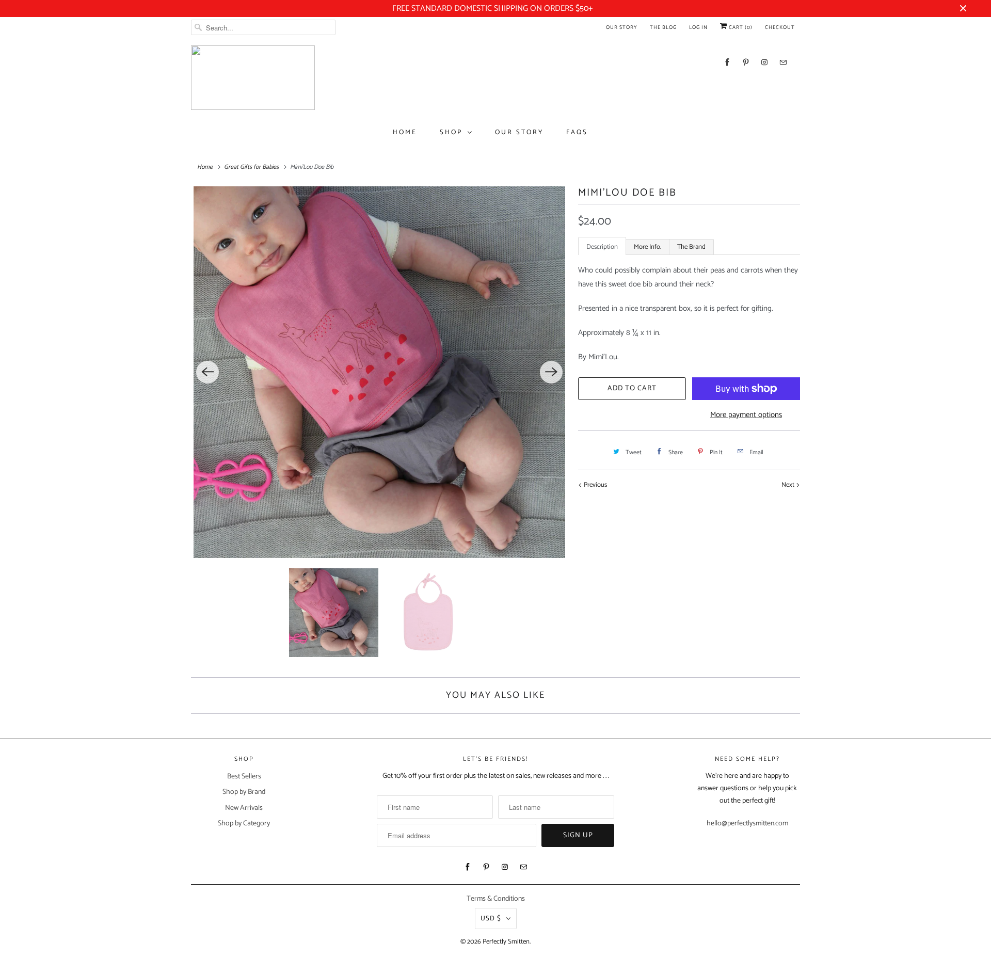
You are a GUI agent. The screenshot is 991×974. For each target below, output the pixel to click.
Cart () (740, 27)
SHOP (451, 132)
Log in (698, 27)
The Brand (691, 247)
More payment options (746, 414)
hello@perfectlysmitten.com (747, 823)
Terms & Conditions (496, 899)
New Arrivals (244, 808)
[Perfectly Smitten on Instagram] (764, 62)
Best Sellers (244, 777)
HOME (405, 132)
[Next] (551, 372)
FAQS (577, 132)
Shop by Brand (243, 792)
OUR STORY (519, 132)
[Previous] (207, 372)
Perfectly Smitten (506, 941)
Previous (594, 485)
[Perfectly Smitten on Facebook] (727, 62)
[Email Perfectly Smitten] (783, 62)
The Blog (663, 27)
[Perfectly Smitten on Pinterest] (746, 62)
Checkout (780, 27)
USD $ (491, 918)
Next (788, 485)
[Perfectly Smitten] (253, 77)
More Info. (647, 247)
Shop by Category (244, 823)
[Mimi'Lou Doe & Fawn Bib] (379, 372)
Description (602, 247)
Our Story (621, 27)
